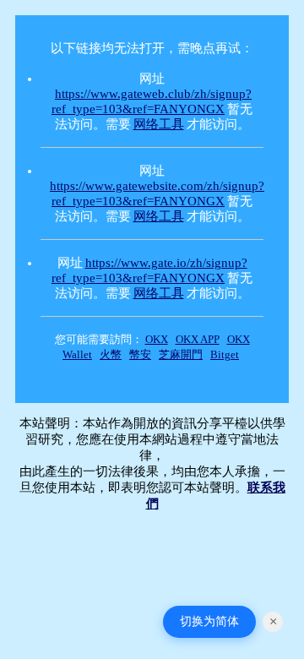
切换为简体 (209, 621)
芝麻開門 (181, 354)
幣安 (140, 354)
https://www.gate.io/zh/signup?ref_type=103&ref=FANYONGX (149, 270)
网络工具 (158, 124)
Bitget (224, 354)
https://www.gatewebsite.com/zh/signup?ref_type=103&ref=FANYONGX (157, 193)
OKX (156, 339)
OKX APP (198, 339)
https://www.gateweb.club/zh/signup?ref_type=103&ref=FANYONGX (152, 101)
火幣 (111, 354)
